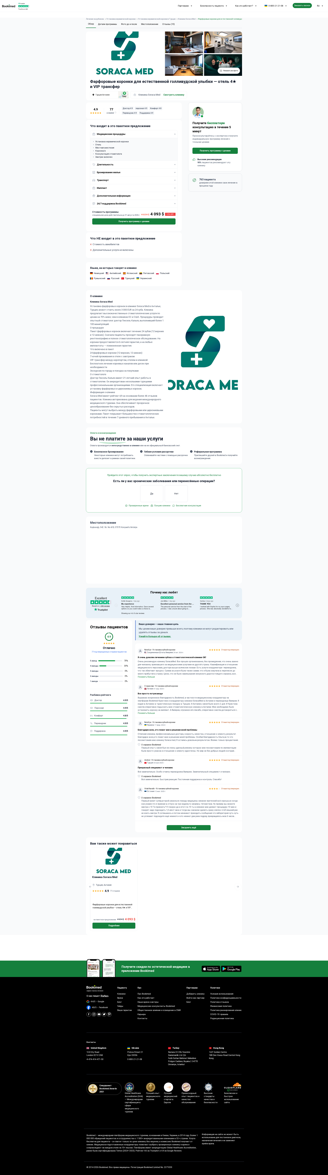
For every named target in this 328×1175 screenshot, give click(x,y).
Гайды (120, 1006)
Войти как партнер (195, 998)
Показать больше (146, 677)
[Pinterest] (109, 1014)
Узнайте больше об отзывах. (155, 636)
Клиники (121, 994)
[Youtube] (99, 1014)
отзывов (110, 113)
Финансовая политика (221, 1006)
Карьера (141, 1014)
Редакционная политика (222, 1018)
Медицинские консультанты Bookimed (156, 1006)
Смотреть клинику (173, 94)
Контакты (142, 1018)
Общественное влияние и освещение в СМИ (159, 1010)
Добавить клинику (195, 994)
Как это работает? (244, 6)
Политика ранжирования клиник (226, 1010)
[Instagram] (94, 1014)
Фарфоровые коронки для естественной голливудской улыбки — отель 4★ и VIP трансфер (112, 906)
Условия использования (221, 994)
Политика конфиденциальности (225, 998)
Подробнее (114, 925)
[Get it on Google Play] (231, 969)
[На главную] (8, 5)
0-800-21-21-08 (276, 6)
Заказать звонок (302, 5)
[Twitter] (104, 1014)
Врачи (120, 998)
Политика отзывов (219, 1002)
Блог (119, 1002)
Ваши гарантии (124, 1010)
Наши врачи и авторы (148, 1002)
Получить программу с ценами (134, 221)
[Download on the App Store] (211, 969)
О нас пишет (93, 996)
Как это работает (145, 998)
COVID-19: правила (219, 1014)
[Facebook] (88, 1014)
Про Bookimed (144, 994)
